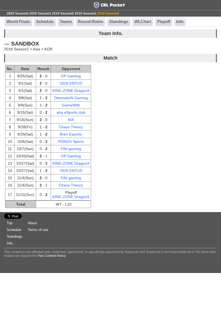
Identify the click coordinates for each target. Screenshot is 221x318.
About (32, 223)
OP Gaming (71, 76)
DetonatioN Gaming (71, 98)
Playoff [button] (163, 21)
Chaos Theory (71, 127)
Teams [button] (66, 21)
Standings (14, 236)
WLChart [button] (142, 21)
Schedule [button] (45, 21)
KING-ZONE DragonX (70, 90)
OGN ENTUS (71, 83)
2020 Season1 (40, 13)
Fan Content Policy (51, 256)
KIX (71, 119)
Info (10, 243)
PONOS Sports (71, 141)
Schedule (14, 230)
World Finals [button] (18, 21)
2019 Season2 (63, 13)
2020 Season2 (18, 13)
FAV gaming (71, 149)
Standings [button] (118, 21)
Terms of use (38, 230)
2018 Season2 (108, 13)
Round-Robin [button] (90, 21)
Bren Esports (71, 134)
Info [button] (180, 21)
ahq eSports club (71, 112)
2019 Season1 (85, 13)
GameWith (71, 105)
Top (9, 223)
